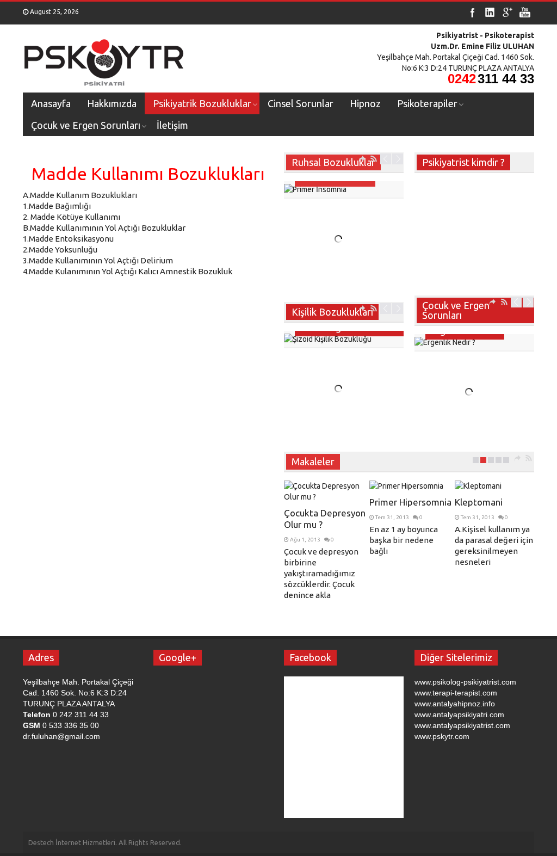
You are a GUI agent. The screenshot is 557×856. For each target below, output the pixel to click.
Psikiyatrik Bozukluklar (202, 103)
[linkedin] (490, 12)
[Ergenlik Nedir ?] (474, 342)
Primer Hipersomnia (410, 502)
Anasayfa (51, 103)
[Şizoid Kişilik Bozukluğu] (344, 339)
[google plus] (507, 12)
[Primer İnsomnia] (344, 189)
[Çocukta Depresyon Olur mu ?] (325, 491)
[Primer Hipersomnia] (410, 486)
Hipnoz (365, 103)
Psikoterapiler (427, 103)
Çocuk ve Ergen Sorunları (85, 125)
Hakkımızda (112, 103)
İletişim (172, 125)
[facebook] (473, 12)
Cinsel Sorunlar (300, 103)
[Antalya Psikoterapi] (104, 58)
